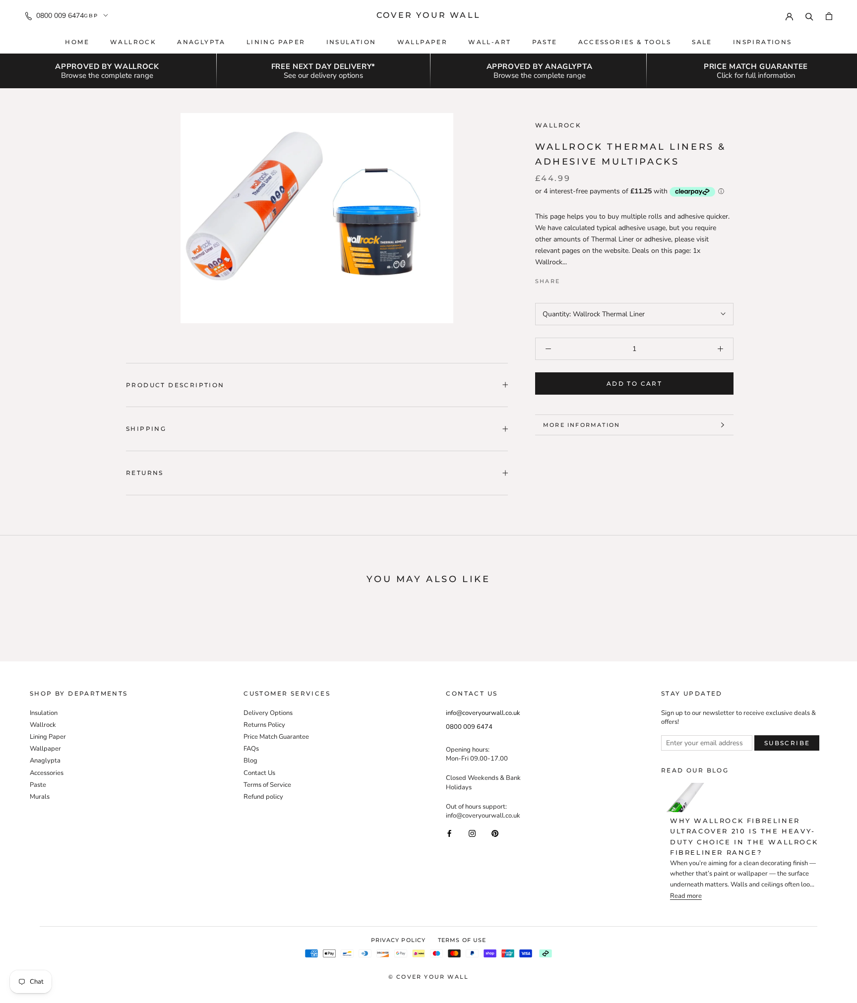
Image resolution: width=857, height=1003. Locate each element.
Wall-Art (489, 42)
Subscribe (787, 743)
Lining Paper (48, 736)
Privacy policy (398, 940)
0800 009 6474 (60, 15)
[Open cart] (829, 15)
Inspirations (762, 42)
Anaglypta (201, 42)
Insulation (351, 42)
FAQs (251, 748)
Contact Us (259, 772)
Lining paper (276, 42)
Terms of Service (267, 784)
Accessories (46, 772)
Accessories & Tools (625, 42)
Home (77, 42)
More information (581, 424)
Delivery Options (268, 712)
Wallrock (133, 42)
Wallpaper (422, 42)
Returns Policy (264, 724)
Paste (544, 42)
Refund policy (263, 796)
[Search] (809, 15)
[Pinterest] (595, 279)
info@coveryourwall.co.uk (483, 712)
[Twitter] (582, 279)
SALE (702, 42)
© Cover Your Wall (428, 976)
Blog (250, 760)
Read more (686, 896)
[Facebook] (569, 279)
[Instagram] (472, 832)
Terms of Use (462, 940)
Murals (40, 796)
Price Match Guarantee (276, 736)
